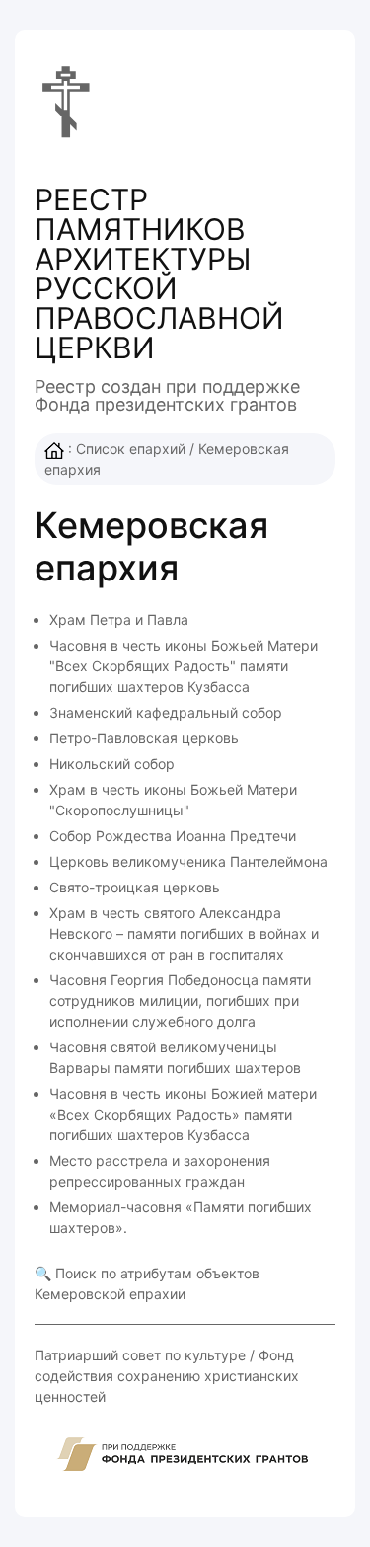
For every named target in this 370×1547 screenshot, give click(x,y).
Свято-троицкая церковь (134, 887)
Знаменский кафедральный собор (165, 712)
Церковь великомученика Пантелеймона (188, 861)
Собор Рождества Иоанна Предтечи (172, 835)
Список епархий (130, 448)
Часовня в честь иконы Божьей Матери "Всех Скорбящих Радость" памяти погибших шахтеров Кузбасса (183, 666)
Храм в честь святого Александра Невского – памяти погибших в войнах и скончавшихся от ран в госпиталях (184, 933)
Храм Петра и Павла (118, 619)
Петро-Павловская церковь (144, 738)
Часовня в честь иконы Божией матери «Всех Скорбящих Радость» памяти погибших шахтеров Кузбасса (183, 1114)
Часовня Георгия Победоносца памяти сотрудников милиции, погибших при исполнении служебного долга (180, 1000)
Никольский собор (112, 763)
